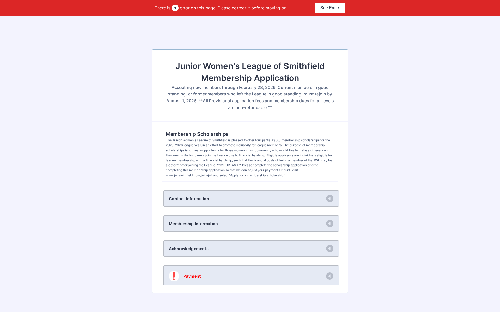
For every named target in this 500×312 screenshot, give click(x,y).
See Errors (330, 7)
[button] (251, 198)
